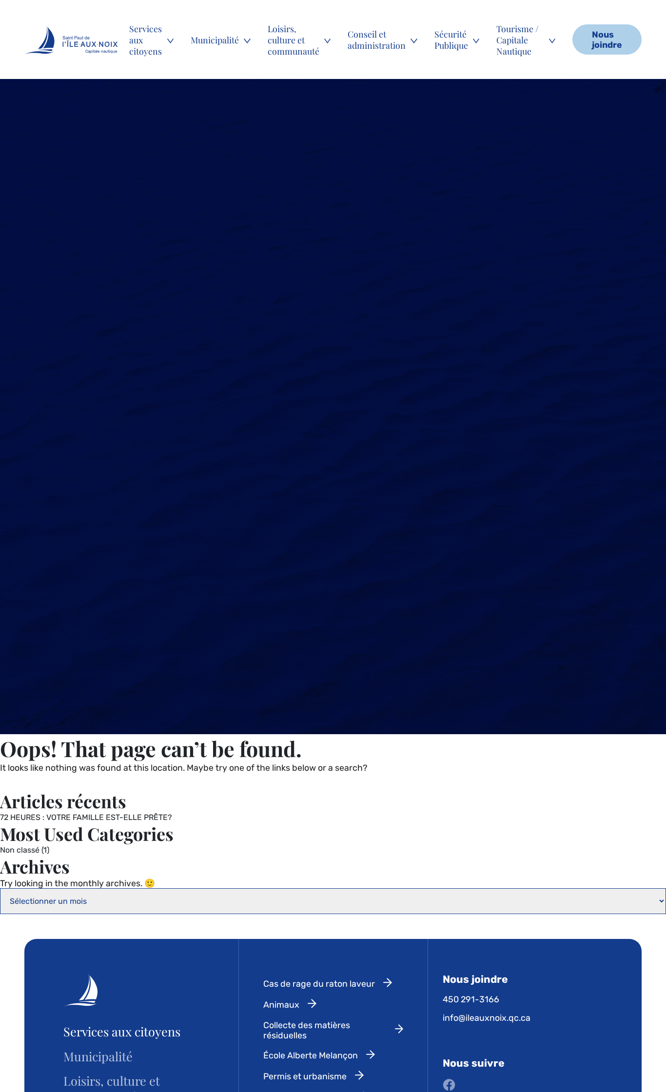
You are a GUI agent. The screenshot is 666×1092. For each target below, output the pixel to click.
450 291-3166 (471, 999)
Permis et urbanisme (305, 1076)
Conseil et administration (377, 39)
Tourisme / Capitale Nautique (517, 40)
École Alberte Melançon (310, 1055)
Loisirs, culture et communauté (293, 40)
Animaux (281, 1004)
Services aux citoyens (145, 40)
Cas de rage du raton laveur (319, 983)
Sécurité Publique (451, 39)
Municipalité (215, 39)
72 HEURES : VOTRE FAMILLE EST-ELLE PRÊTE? (86, 817)
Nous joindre (607, 39)
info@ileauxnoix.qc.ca (486, 1018)
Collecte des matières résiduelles (306, 1030)
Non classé (19, 850)
